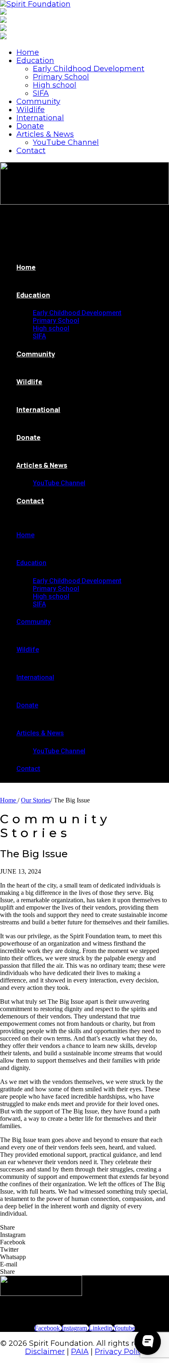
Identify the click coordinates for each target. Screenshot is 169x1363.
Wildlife (30, 109)
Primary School (61, 76)
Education (35, 60)
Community (38, 101)
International (40, 117)
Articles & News (45, 134)
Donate (30, 126)
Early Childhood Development (88, 68)
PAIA (80, 1351)
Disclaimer (45, 1351)
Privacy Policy (120, 1351)
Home (27, 52)
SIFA (41, 93)
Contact (31, 150)
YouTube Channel (66, 142)
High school (54, 85)
